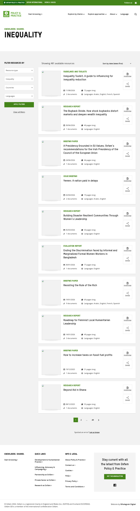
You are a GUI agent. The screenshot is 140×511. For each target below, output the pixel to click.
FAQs (67, 476)
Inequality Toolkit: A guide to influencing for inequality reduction (88, 78)
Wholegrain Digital (128, 504)
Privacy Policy (71, 481)
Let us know (94, 432)
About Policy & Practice (75, 460)
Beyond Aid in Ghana (74, 390)
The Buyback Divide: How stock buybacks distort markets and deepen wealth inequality (90, 113)
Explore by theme (75, 14)
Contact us (69, 465)
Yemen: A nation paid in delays (80, 181)
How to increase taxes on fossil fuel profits (87, 355)
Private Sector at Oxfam (45, 480)
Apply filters (19, 104)
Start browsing (34, 14)
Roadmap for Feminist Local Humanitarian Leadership (86, 322)
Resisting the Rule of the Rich (80, 285)
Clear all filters (19, 112)
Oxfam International (34, 2)
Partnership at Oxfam (44, 475)
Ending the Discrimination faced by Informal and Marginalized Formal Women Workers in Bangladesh (90, 254)
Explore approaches (96, 14)
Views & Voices (50, 2)
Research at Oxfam (43, 485)
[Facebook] (136, 3)
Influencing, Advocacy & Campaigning (45, 468)
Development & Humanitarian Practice (47, 461)
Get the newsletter (115, 476)
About (112, 14)
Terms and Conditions (74, 487)
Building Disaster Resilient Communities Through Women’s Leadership (90, 217)
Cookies (68, 470)
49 (93, 420)
